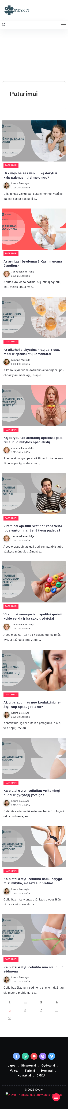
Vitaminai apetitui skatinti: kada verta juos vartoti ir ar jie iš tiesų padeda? (32, 528)
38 (9, 1018)
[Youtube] (34, 1056)
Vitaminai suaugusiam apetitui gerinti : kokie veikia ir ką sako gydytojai (34, 616)
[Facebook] (16, 1056)
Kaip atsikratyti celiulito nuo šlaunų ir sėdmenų (33, 969)
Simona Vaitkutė (21, 360)
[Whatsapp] (25, 1056)
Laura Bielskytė (20, 183)
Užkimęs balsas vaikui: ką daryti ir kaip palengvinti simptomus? (30, 175)
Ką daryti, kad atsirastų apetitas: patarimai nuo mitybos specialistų (33, 440)
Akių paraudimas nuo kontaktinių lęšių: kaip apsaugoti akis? (32, 705)
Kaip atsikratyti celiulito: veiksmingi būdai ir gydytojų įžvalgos (31, 793)
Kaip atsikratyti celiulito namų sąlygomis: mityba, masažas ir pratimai (33, 881)
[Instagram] (42, 1056)
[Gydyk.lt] (16, 9)
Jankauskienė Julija (23, 271)
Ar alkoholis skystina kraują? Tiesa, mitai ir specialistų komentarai (31, 352)
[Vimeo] (51, 1056)
